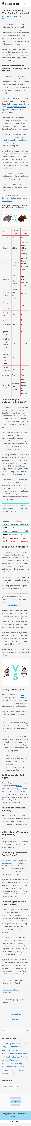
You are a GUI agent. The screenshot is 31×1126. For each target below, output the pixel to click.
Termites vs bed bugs (11, 990)
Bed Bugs (5, 16)
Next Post (15, 1019)
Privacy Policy (15, 1121)
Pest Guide (13, 16)
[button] (28, 4)
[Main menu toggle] (24, 3)
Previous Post (15, 1014)
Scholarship (15, 1116)
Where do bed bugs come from (14, 509)
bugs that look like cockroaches (15, 424)
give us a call (20, 965)
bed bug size (14, 449)
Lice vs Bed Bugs (9, 1000)
